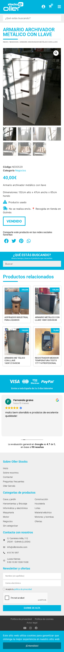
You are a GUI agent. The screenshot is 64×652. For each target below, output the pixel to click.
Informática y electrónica (15, 508)
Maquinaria (8, 512)
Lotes (37, 508)
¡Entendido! (32, 645)
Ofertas (38, 521)
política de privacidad (23, 589)
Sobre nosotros (11, 472)
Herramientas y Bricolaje (15, 503)
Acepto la (19, 589)
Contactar (8, 477)
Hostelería (40, 503)
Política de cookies (44, 619)
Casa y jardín (9, 499)
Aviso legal (32, 622)
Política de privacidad (21, 619)
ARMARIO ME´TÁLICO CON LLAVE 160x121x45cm (14, 360)
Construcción (41, 499)
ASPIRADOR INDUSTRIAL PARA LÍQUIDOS (16, 318)
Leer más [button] (10, 430)
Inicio (5, 42)
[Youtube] (25, 628)
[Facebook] (36, 628)
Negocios (14, 42)
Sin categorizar (10, 525)
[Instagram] (30, 628)
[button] (56, 53)
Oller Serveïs (9, 486)
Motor (6, 517)
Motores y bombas (44, 517)
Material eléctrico (43, 512)
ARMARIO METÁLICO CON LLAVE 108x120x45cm (47, 318)
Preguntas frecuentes (13, 481)
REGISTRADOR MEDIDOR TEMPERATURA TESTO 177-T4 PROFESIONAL (47, 360)
